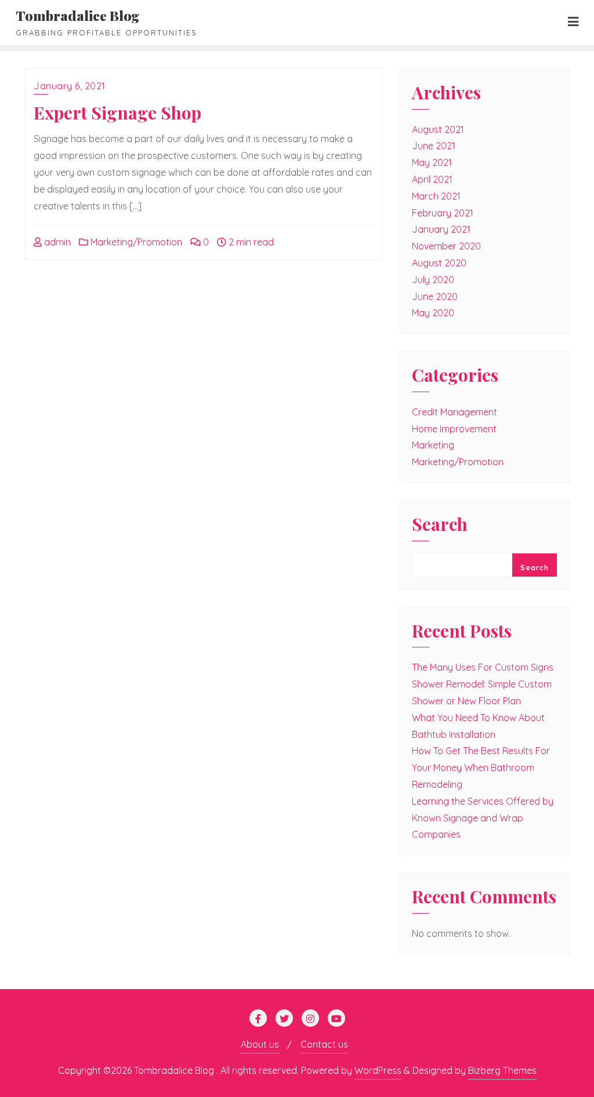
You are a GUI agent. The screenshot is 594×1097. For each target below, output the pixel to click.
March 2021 (436, 196)
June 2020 (435, 296)
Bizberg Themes (502, 1070)
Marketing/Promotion (135, 242)
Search (440, 525)
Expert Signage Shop (117, 112)
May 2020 (433, 312)
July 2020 (433, 279)
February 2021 (442, 213)
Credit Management (454, 412)
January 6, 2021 (70, 86)
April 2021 (432, 179)
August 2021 (438, 129)
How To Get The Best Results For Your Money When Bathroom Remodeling (481, 767)
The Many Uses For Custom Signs (482, 667)
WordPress (377, 1070)
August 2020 (439, 263)
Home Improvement (454, 429)
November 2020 (446, 246)
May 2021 (432, 162)
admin (56, 242)
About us (260, 1044)
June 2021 (433, 145)
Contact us (324, 1044)
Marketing (433, 445)
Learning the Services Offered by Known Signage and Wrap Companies (482, 818)
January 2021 (441, 229)
